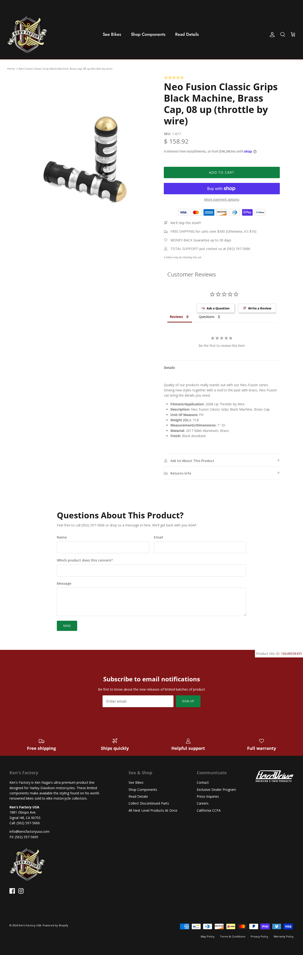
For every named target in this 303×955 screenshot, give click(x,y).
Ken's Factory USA (30, 925)
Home (11, 69)
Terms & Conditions (232, 936)
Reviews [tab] (176, 316)
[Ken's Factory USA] (27, 34)
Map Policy (207, 936)
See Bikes (112, 34)
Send (67, 626)
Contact (203, 782)
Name (62, 537)
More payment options (221, 200)
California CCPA (209, 810)
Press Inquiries (208, 796)
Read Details (187, 34)
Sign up (188, 701)
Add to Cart (221, 172)
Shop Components (148, 34)
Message (64, 583)
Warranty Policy (284, 936)
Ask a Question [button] (218, 308)
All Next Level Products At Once (153, 810)
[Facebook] (12, 891)
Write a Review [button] (259, 308)
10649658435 (291, 653)
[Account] (271, 34)
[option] (88, 172)
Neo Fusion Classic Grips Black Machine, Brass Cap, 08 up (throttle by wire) (65, 69)
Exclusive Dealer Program (216, 789)
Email (158, 537)
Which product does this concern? (85, 560)
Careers (203, 803)
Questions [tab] (206, 316)
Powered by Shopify (55, 925)
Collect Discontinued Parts (149, 803)
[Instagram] (21, 891)
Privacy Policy (259, 936)
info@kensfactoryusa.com (29, 831)
